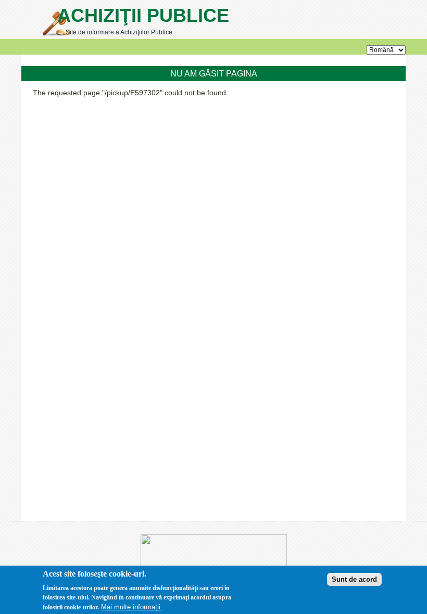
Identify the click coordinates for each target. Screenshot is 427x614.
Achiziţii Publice (143, 15)
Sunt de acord (354, 579)
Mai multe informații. (131, 607)
